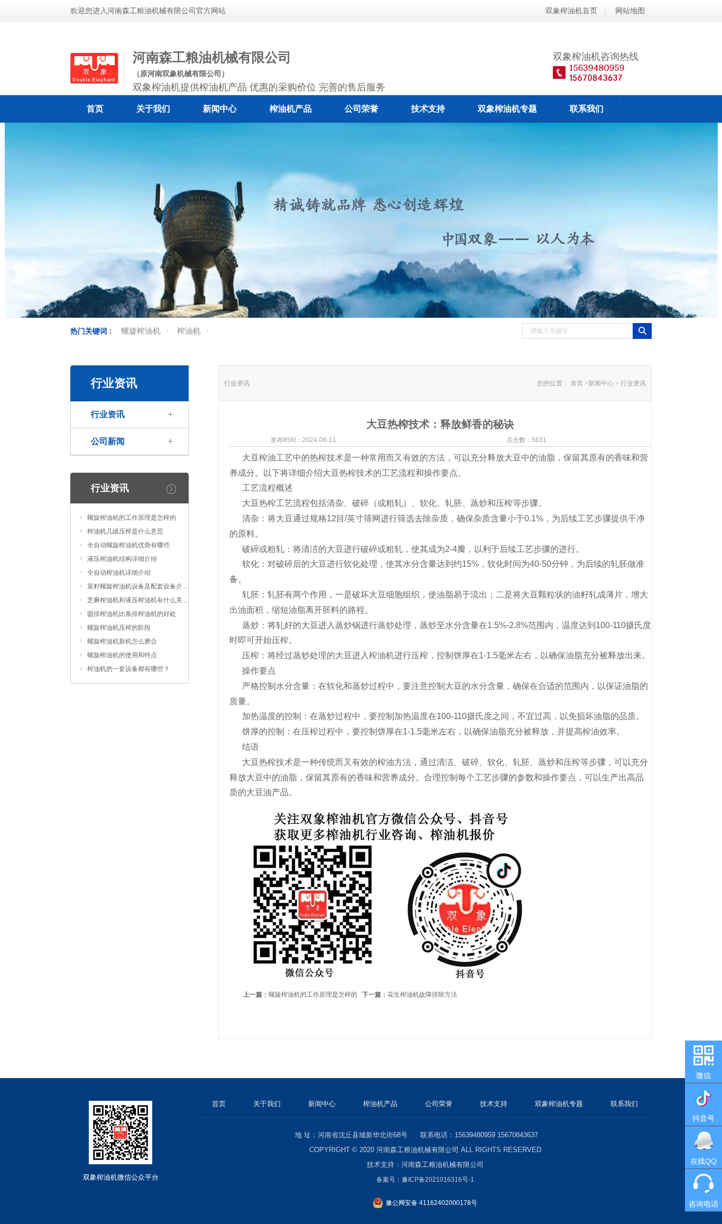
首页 (95, 108)
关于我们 (153, 108)
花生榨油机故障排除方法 (409, 994)
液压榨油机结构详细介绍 (122, 559)
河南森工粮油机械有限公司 (417, 1150)
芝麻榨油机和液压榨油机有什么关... (137, 600)
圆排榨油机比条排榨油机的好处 (131, 614)
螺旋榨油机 (141, 330)
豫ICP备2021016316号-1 (438, 1179)
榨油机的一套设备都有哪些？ (128, 669)
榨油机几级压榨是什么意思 (125, 531)
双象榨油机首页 (571, 10)
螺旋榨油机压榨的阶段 (119, 627)
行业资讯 (108, 414)
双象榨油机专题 (507, 108)
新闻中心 (220, 108)
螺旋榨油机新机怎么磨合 (122, 641)
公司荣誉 (361, 108)
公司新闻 (108, 441)
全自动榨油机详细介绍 (119, 572)
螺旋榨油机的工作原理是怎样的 (131, 517)
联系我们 (587, 108)
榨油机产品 (291, 108)
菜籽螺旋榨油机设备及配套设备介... (137, 586)
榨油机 (189, 330)
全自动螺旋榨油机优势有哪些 (128, 545)
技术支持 (428, 108)
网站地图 (630, 10)
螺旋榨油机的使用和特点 (122, 655)
